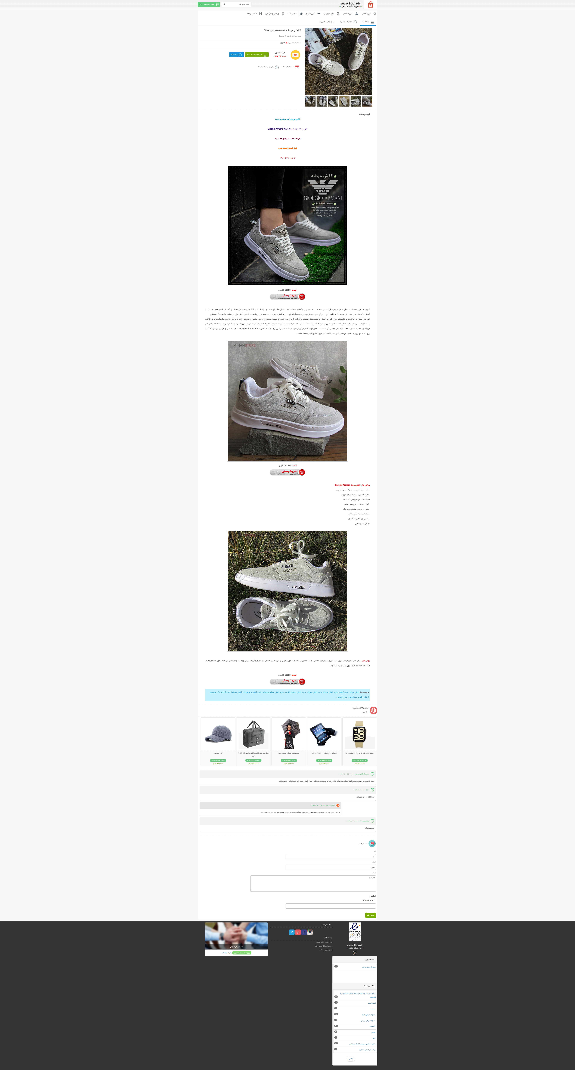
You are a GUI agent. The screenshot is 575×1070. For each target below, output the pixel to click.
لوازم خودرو (310, 13)
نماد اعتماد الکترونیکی (324, 942)
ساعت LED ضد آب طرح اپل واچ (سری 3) (360, 753)
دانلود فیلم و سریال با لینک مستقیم (362, 1044)
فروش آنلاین (290, 692)
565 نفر (234, 55)
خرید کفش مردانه (330, 692)
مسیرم (373, 1009)
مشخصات (365, 22)
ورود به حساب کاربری (242, 953)
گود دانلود (372, 1003)
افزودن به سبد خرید (254, 55)
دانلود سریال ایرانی (368, 1021)
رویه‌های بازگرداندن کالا (323, 946)
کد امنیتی (373, 896)
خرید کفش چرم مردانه (252, 692)
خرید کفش (343, 692)
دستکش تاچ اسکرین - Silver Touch (324, 753)
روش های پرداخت (325, 950)
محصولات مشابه (346, 22)
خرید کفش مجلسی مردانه (273, 692)
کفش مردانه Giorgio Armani (229, 692)
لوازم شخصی (348, 13)
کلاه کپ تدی (218, 753)
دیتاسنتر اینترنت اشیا (368, 1050)
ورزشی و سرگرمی (272, 13)
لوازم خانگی (366, 13)
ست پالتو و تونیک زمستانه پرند (289, 753)
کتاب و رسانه (252, 13)
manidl (373, 1027)
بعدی (351, 1059)
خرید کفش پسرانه (314, 692)
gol (374, 1038)
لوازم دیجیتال (329, 13)
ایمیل (374, 862)
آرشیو (365, 712)
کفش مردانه (354, 692)
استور (373, 1032)
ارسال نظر (370, 915)
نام (375, 851)
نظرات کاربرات (324, 22)
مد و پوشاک (292, 13)
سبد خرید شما (209, 4)
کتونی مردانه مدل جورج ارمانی (349, 697)
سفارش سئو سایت (369, 967)
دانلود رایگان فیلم (369, 1015)
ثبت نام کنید (225, 953)
